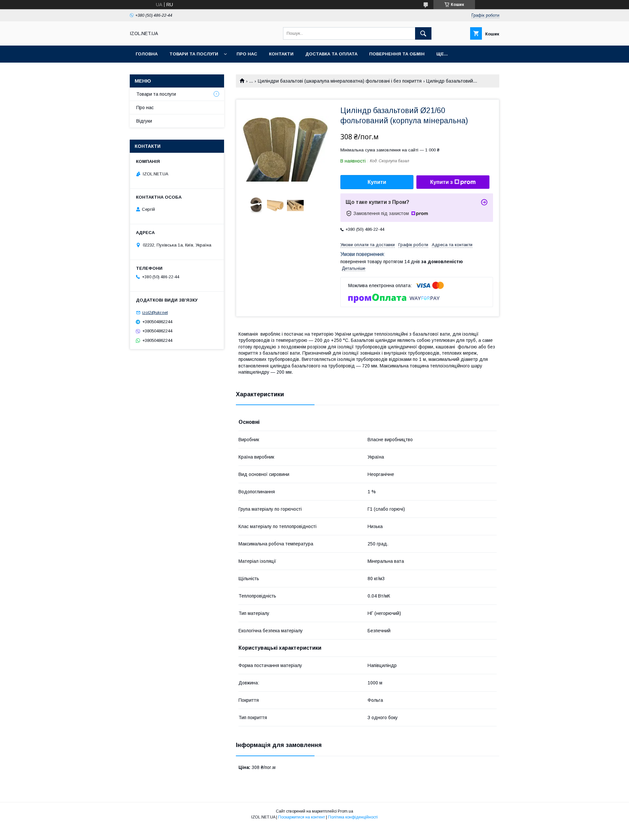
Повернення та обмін (397, 53)
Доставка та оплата (331, 53)
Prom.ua (345, 811)
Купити (377, 182)
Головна (147, 53)
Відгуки (144, 121)
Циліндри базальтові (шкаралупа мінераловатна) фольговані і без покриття (340, 81)
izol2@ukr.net (155, 312)
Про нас (247, 53)
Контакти (281, 53)
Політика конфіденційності (353, 817)
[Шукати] (423, 33)
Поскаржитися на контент (301, 817)
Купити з (441, 182)
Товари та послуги (193, 53)
